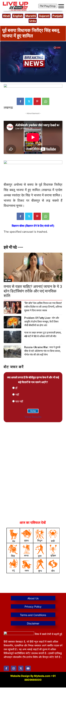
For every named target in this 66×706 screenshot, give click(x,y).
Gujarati (44, 16)
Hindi (6, 16)
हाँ (16, 388)
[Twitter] (28, 101)
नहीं (17, 394)
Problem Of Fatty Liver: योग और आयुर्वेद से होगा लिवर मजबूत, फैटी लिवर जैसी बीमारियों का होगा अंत (41, 321)
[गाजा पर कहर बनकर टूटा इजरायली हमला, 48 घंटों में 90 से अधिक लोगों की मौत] (12, 337)
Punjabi (57, 16)
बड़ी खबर (8, 280)
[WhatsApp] (45, 101)
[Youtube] (28, 668)
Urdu (32, 21)
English (18, 16)
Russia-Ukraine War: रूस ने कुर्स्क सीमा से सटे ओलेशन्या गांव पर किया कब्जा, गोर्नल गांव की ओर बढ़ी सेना (42, 351)
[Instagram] (13, 668)
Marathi (30, 16)
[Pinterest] (37, 101)
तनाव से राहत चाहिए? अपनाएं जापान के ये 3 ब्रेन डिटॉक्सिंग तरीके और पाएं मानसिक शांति (33, 291)
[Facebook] (20, 101)
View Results (33, 417)
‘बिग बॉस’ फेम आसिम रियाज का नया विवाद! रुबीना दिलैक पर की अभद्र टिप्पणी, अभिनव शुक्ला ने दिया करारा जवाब (43, 307)
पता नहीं (19, 401)
